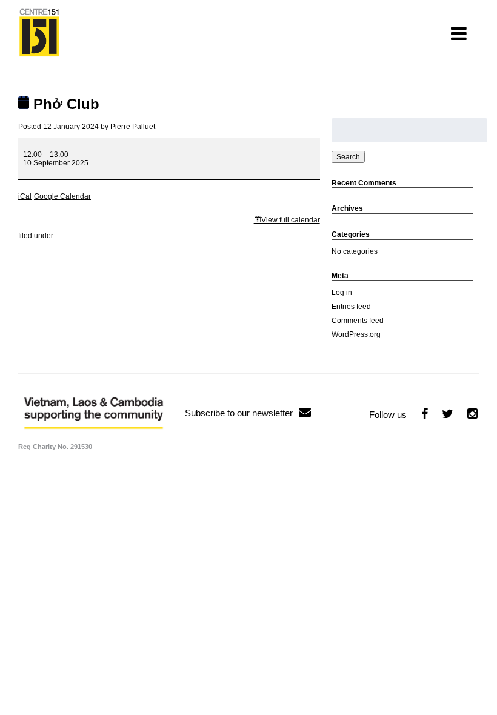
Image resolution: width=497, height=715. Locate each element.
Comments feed (358, 320)
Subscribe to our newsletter (239, 413)
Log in (342, 292)
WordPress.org (356, 334)
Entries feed (351, 306)
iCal (25, 196)
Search (348, 157)
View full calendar (290, 220)
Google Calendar (62, 196)
